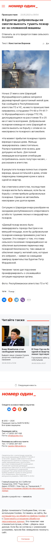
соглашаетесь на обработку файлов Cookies (24, 516)
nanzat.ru (27, 496)
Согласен (25, 539)
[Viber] (22, 300)
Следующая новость (27, 385)
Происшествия (9, 14)
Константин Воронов (19, 43)
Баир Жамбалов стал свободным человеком (14, 350)
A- (44, 43)
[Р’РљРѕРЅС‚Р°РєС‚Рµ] (4, 300)
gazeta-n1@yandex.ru (17, 446)
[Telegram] (16, 300)
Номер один (23, 6)
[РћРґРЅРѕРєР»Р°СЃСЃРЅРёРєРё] (10, 300)
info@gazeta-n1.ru (15, 436)
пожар (11, 291)
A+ (47, 43)
